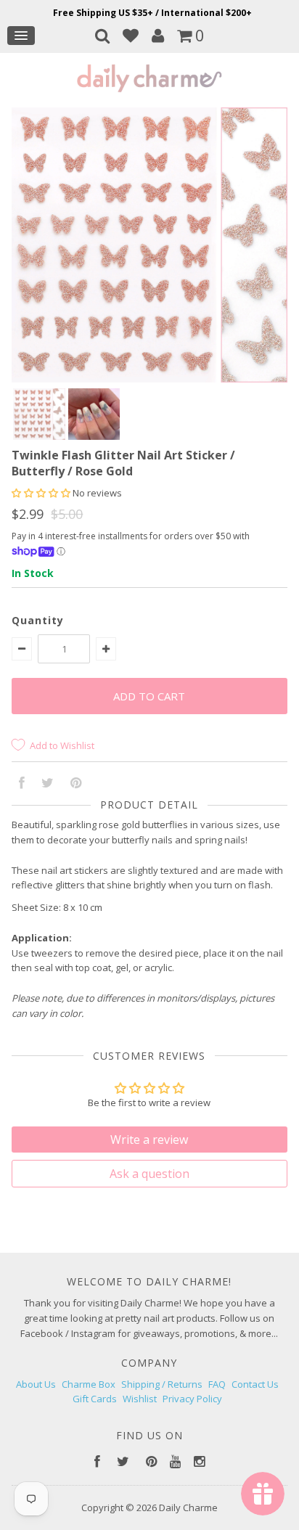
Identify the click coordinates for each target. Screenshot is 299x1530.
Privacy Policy (192, 1398)
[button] (42, 492)
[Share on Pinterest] (76, 783)
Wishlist (140, 1398)
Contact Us (255, 1384)
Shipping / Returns (161, 1384)
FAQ (217, 1384)
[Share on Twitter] (47, 783)
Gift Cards (95, 1398)
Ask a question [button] (149, 1174)
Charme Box (88, 1384)
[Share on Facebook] (21, 783)
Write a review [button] (149, 1140)
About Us (36, 1384)
